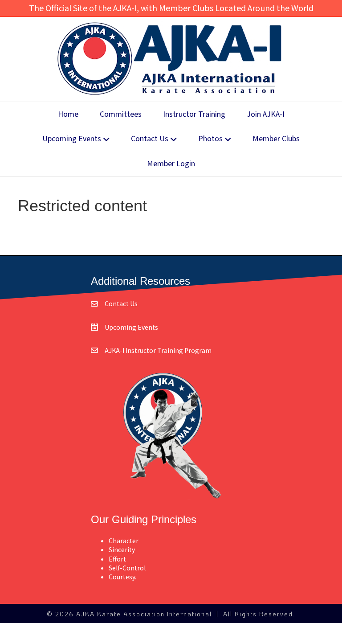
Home (68, 114)
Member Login (171, 164)
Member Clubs (276, 139)
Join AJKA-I (266, 114)
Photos (210, 139)
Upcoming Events (71, 139)
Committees (121, 114)
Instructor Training (194, 114)
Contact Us (149, 139)
